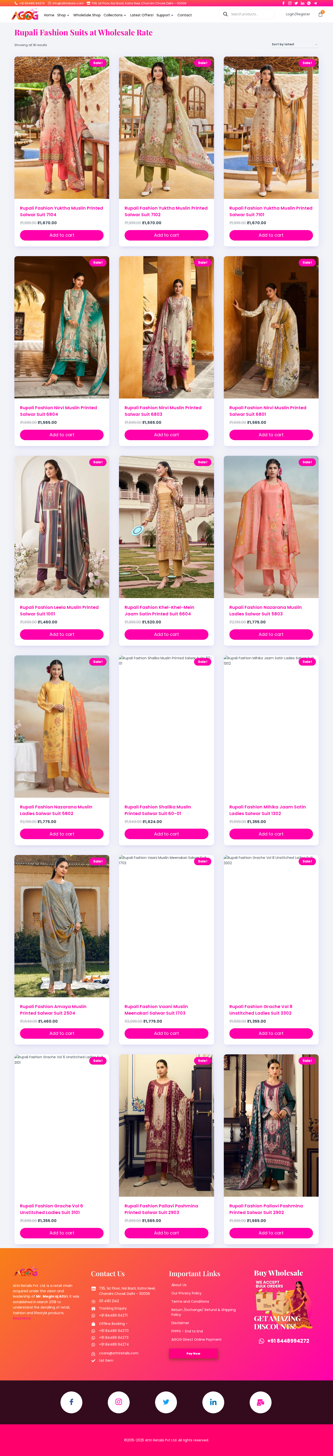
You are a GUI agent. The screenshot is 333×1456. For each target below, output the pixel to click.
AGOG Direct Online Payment (196, 1339)
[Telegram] (315, 2)
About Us (178, 1284)
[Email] (261, 1402)
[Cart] (320, 14)
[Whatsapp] (309, 2)
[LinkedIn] (302, 2)
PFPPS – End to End (187, 1331)
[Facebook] (283, 2)
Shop (61, 15)
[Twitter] (296, 2)
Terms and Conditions (190, 1301)
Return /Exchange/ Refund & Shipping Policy (203, 1312)
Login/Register (298, 14)
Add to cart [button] (61, 235)
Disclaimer (180, 1322)
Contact (184, 15)
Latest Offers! (142, 15)
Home (49, 15)
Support (163, 15)
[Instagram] (290, 2)
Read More (22, 1318)
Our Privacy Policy (186, 1293)
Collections (113, 15)
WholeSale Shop (87, 15)
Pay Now (193, 1353)
